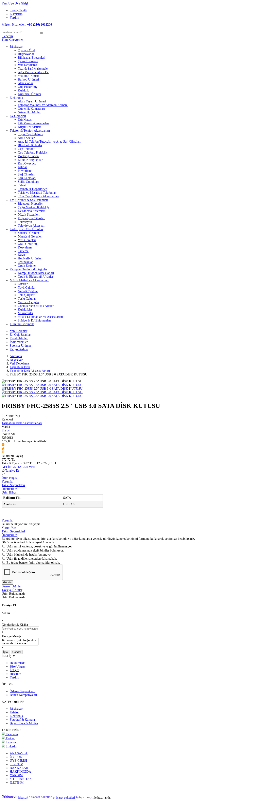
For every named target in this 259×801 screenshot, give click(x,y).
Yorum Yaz (9, 527)
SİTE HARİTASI (21, 779)
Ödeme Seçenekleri (22, 691)
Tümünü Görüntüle (22, 324)
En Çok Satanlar (20, 334)
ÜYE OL (16, 757)
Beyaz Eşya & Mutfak (24, 723)
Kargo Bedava (19, 349)
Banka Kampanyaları (23, 695)
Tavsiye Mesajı (11, 636)
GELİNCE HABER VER (18, 467)
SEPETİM (16, 764)
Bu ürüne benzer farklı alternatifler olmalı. (33, 562)
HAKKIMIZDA (20, 771)
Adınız (6, 613)
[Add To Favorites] (3, 474)
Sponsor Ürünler (20, 345)
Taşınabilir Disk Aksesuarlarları (22, 423)
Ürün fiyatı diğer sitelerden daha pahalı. (31, 558)
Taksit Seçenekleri (13, 485)
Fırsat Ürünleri (19, 338)
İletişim (14, 670)
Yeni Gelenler (18, 331)
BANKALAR (19, 768)
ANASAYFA (19, 753)
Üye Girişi (21, 3)
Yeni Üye (8, 3)
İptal (5, 652)
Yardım (14, 17)
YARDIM (16, 775)
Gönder (7, 582)
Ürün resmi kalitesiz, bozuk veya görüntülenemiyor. (39, 546)
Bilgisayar (16, 708)
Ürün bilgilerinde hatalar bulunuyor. (29, 554)
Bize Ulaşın (17, 666)
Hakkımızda (17, 662)
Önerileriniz (9, 488)
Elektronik (16, 716)
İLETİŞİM (16, 782)
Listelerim (16, 14)
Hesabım (15, 673)
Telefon (14, 712)
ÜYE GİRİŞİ (18, 760)
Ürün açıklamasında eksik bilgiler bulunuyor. (35, 550)
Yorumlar (8, 481)
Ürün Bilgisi (9, 478)
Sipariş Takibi (18, 10)
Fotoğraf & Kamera (22, 719)
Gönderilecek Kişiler (15, 624)
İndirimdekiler (19, 342)
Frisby (6, 430)
